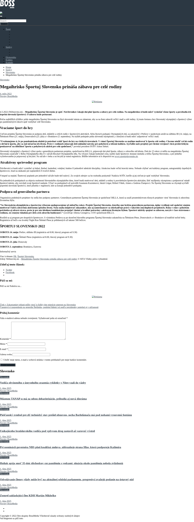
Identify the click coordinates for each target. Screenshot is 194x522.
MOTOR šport (18, 39)
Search (3, 18)
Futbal (14, 32)
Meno (3, 344)
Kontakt (9, 62)
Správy (9, 47)
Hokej (14, 34)
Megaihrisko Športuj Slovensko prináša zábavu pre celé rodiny (49, 259)
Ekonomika (11, 57)
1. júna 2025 (5, 388)
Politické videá (18, 55)
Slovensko (16, 49)
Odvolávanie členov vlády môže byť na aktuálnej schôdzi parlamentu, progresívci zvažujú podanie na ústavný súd (67, 479)
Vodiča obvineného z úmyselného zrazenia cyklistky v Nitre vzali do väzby (43, 382)
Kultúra (9, 60)
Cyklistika (15, 37)
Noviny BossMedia (8, 96)
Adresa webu (6, 354)
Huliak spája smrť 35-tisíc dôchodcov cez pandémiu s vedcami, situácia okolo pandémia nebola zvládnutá (61, 463)
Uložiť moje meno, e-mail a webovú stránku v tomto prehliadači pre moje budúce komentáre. (45, 360)
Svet (13, 52)
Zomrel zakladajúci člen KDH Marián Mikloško (28, 495)
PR (14, 256)
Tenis (13, 42)
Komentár (5, 339)
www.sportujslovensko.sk (126, 156)
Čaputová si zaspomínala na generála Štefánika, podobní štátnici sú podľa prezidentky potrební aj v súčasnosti (49, 307)
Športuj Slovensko (25, 256)
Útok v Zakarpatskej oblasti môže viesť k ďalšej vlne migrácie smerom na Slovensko (38, 304)
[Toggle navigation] (1, 16)
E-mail (4, 349)
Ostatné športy (17, 44)
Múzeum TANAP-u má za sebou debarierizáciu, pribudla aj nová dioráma (43, 398)
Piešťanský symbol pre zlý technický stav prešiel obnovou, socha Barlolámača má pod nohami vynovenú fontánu (66, 414)
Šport (8, 29)
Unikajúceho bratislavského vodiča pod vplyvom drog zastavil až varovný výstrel (47, 431)
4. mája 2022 (6, 93)
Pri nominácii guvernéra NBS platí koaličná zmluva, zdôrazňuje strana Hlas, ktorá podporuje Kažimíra (60, 447)
